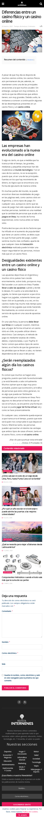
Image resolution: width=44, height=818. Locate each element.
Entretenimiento (8, 764)
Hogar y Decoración (22, 752)
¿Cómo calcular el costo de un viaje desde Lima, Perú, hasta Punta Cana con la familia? (21, 477)
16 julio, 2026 (7, 518)
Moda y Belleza (22, 768)
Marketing (22, 763)
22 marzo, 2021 (7, 26)
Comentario (7, 611)
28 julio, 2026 (7, 482)
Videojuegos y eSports (36, 770)
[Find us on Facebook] (19, 702)
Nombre (6, 642)
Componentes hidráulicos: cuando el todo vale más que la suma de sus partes (22, 578)
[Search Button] (41, 3)
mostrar (30, 60)
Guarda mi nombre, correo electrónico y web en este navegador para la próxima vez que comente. (22, 678)
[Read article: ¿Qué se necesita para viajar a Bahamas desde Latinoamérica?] (22, 532)
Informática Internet (22, 758)
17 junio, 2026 (8, 550)
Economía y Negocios (7, 756)
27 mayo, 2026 (7, 583)
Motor (36, 751)
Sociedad (7, 471)
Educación (8, 761)
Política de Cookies (30, 811)
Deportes (7, 751)
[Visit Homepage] (22, 3)
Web (3, 664)
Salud (36, 755)
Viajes (36, 766)
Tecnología (36, 762)
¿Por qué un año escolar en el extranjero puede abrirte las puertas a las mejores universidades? (19, 511)
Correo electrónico (10, 653)
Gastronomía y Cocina (8, 769)
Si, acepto (22, 815)
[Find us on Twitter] (25, 702)
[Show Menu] (3, 3)
